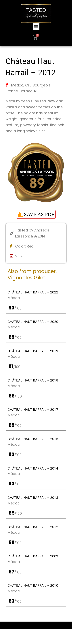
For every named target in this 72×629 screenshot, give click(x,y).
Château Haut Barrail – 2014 (33, 468)
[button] (36, 26)
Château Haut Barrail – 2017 (33, 410)
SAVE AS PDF (38, 214)
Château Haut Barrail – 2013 (33, 498)
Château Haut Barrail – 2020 (33, 322)
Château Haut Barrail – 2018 (33, 380)
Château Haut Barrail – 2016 (33, 439)
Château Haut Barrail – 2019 (33, 351)
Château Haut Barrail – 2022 (33, 292)
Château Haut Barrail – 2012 (33, 527)
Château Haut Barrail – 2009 (33, 556)
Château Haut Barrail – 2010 (33, 585)
